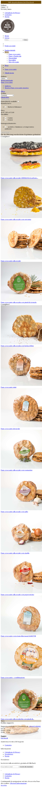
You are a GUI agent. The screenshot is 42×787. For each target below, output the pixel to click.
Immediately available (9, 101)
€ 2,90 (5, 112)
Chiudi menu (9, 73)
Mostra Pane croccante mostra (17, 88)
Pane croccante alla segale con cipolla (15, 553)
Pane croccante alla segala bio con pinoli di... (17, 719)
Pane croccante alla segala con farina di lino (17, 346)
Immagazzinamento (8, 123)
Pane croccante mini (8, 387)
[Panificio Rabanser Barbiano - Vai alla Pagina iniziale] (7, 32)
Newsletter (9, 754)
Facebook (30, 2)
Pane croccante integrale (10, 429)
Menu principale (7, 80)
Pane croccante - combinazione (13, 677)
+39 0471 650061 (35, 726)
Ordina (3, 93)
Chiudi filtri (5, 97)
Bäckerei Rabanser (15, 107)
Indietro (8, 86)
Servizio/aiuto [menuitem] (10, 13)
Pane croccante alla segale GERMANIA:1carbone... (19, 178)
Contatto (8, 15)
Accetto (4, 785)
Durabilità (4, 114)
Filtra (3, 91)
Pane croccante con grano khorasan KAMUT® (18, 636)
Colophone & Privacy (12, 13)
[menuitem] (23, 13)
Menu (7, 36)
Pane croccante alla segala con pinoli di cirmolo (19, 302)
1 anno (10, 118)
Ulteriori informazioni (18, 783)
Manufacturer (6, 103)
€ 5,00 (11, 112)
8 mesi (10, 120)
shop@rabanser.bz (18, 2)
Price (3, 110)
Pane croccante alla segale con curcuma (16, 219)
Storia (7, 17)
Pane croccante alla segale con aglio (14, 512)
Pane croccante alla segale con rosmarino (16, 470)
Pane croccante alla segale (11, 261)
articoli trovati (5, 99)
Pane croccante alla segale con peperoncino (17, 595)
